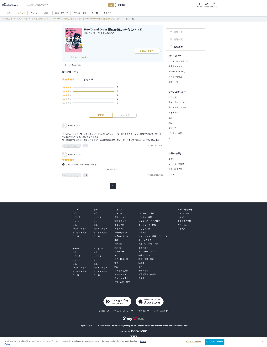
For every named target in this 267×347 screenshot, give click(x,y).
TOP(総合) (6, 19)
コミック (31, 19)
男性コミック (43, 19)
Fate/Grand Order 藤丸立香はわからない (67, 19)
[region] (133, 342)
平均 (85, 79)
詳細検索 (121, 5)
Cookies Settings (193, 342)
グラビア (172, 128)
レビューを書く (147, 51)
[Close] (262, 342)
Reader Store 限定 (177, 71)
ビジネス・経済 (175, 133)
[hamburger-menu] (262, 5)
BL (170, 138)
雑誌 (170, 123)
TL (170, 143)
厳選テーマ (173, 82)
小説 (170, 118)
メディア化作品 (175, 77)
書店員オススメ (175, 66)
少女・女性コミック (177, 107)
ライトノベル (174, 112)
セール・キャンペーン (178, 61)
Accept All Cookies (214, 342)
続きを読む (114, 169)
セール (171, 174)
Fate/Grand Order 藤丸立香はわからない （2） (102, 19)
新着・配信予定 (175, 169)
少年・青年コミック (177, 102)
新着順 (101, 115)
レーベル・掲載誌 (176, 164)
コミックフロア (19, 19)
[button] (160, 311)
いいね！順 (124, 115)
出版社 (171, 159)
